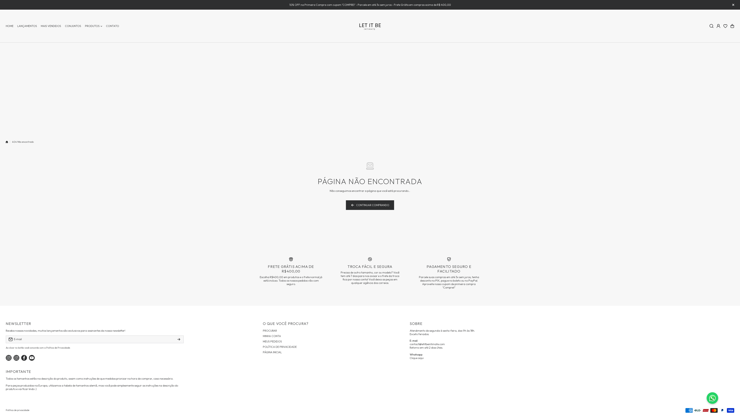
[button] (732, 26)
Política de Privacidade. (58, 347)
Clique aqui (417, 358)
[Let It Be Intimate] (370, 26)
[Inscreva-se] (179, 339)
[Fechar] (733, 5)
